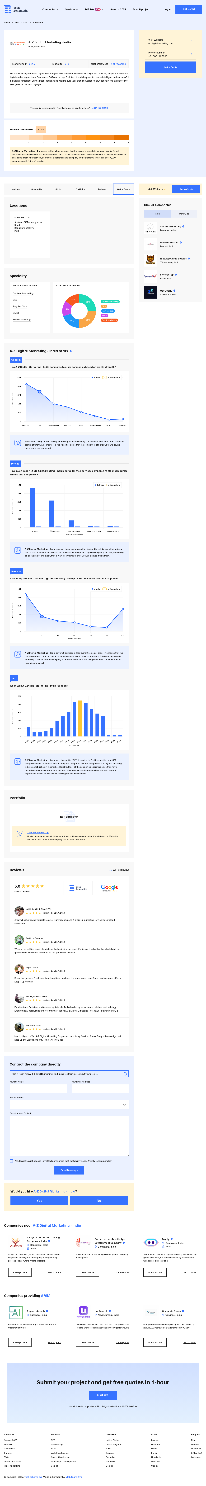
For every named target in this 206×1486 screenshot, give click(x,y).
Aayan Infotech (37, 1311)
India (43, 46)
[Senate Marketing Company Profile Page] (150, 228)
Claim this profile (100, 107)
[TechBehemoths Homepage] (16, 9)
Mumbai (164, 230)
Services (70, 9)
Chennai (164, 294)
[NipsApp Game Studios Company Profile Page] (150, 260)
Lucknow (35, 1314)
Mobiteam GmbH (75, 1476)
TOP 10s (92, 9)
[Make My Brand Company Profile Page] (150, 244)
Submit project (141, 9)
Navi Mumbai (105, 1314)
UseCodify (167, 290)
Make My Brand (171, 242)
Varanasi (170, 1314)
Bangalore (34, 46)
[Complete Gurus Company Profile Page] (151, 1312)
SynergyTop (168, 274)
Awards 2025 (118, 9)
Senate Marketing (172, 226)
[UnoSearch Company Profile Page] (83, 1312)
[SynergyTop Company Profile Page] (150, 276)
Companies (49, 9)
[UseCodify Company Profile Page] (150, 292)
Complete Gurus (173, 1311)
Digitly (167, 1239)
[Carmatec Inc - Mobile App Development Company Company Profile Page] (83, 1242)
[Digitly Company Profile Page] (151, 1242)
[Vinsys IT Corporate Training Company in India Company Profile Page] (16, 1242)
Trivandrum (166, 262)
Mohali (164, 246)
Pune (163, 278)
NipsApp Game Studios (175, 258)
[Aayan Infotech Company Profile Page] (16, 1312)
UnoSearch (102, 1311)
